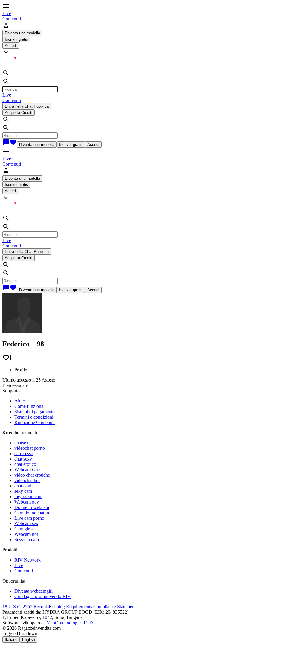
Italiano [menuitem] (11, 639)
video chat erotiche (32, 475)
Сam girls (23, 528)
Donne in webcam (31, 507)
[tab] (159, 370)
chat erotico (25, 464)
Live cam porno (29, 518)
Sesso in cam (26, 539)
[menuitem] (6, 13)
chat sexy (23, 458)
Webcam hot (26, 534)
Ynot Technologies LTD (70, 622)
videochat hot (27, 480)
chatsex (21, 442)
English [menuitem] (28, 639)
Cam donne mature (32, 512)
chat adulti (24, 485)
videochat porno (29, 448)
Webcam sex (26, 523)
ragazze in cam (28, 496)
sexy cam (23, 491)
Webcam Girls (27, 469)
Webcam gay (26, 501)
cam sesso (23, 453)
